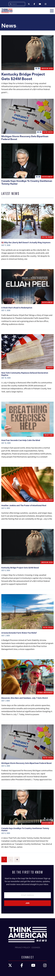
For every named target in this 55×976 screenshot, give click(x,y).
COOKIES (36, 947)
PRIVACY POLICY (22, 947)
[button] (52, 11)
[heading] (6, 11)
